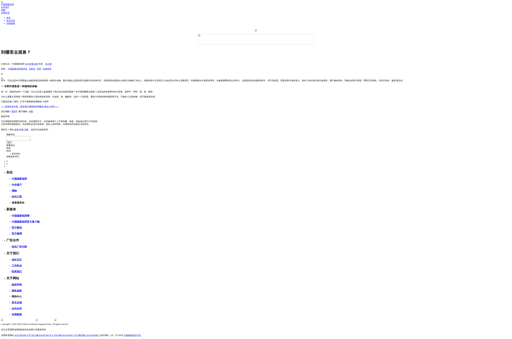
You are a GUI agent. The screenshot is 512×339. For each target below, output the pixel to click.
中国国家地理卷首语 (17, 69)
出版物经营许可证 (132, 335)
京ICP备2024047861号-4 (42, 335)
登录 (16, 129)
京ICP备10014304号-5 (64, 335)
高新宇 (14, 111)
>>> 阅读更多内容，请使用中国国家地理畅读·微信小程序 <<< (30, 106)
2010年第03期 (31, 64)
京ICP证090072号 (22, 335)
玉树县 (32, 69)
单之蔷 (48, 64)
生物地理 (47, 69)
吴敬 (31, 111)
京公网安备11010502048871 (87, 335)
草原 (39, 69)
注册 (26, 129)
